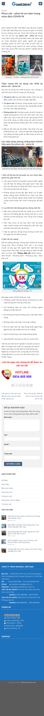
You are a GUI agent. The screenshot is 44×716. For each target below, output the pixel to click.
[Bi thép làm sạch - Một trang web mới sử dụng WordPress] (22, 3)
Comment (11, 544)
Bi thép (5, 480)
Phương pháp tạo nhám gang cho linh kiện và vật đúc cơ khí (23, 533)
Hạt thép (5, 484)
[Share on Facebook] (16, 385)
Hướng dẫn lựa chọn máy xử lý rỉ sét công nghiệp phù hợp (25, 550)
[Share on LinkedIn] (31, 385)
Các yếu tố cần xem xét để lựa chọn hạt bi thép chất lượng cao (11, 396)
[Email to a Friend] (24, 385)
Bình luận (8, 417)
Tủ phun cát (6, 504)
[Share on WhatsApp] (12, 385)
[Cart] (40, 3)
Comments (11, 520)
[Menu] (3, 3)
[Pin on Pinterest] (27, 385)
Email (6, 444)
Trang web (8, 454)
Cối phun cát (9, 97)
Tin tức (4, 10)
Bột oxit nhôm (7, 488)
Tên (6, 435)
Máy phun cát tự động (11, 500)
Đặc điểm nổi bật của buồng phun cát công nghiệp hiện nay (23, 526)
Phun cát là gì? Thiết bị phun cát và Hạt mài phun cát (33, 396)
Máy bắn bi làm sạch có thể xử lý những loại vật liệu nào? (24, 517)
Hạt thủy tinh (7, 492)
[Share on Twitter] (20, 385)
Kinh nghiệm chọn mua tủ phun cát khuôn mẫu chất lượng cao (22, 541)
